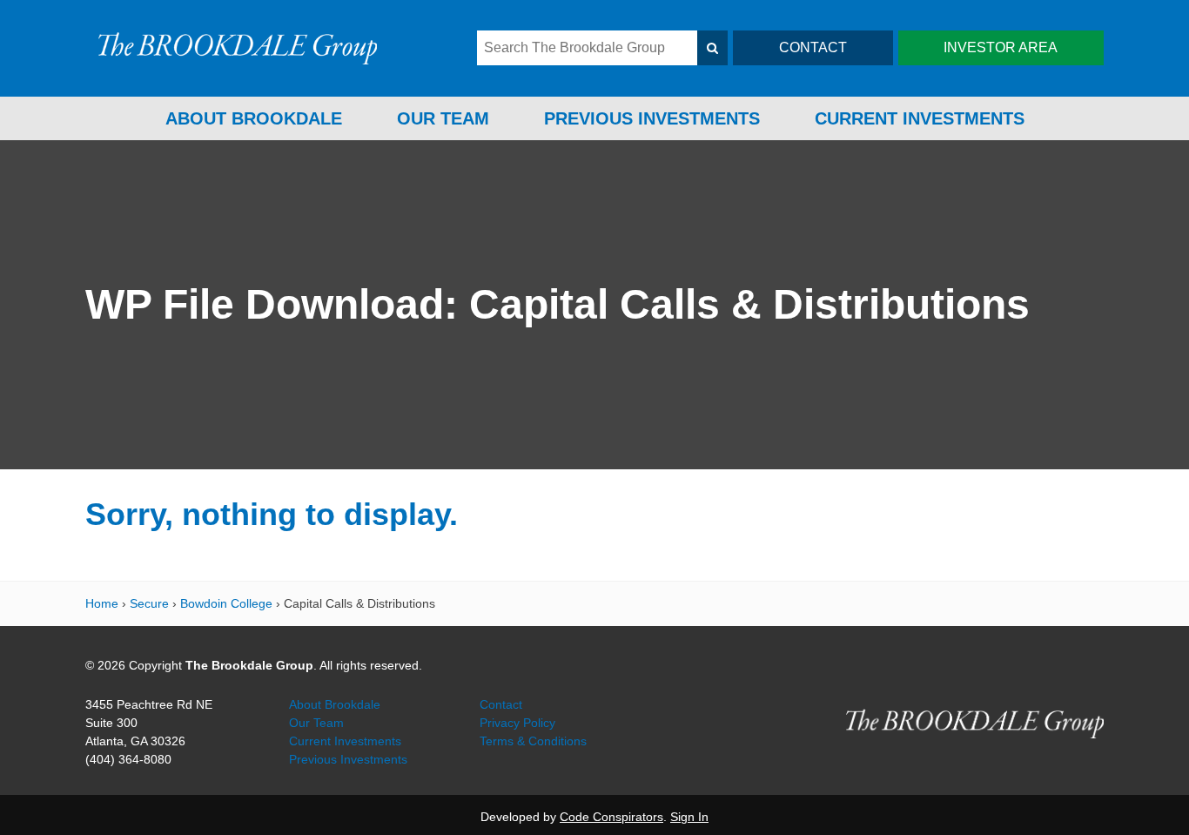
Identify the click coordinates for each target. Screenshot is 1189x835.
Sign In (689, 817)
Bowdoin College (226, 603)
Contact (501, 704)
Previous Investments (652, 118)
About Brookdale (253, 118)
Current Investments (919, 118)
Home (101, 603)
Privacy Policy (517, 723)
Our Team (443, 118)
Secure (149, 603)
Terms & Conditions (533, 741)
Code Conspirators (611, 817)
